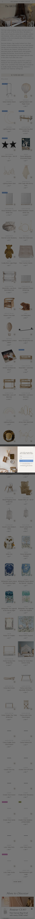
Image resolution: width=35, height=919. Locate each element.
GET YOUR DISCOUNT (26, 460)
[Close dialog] (34, 447)
